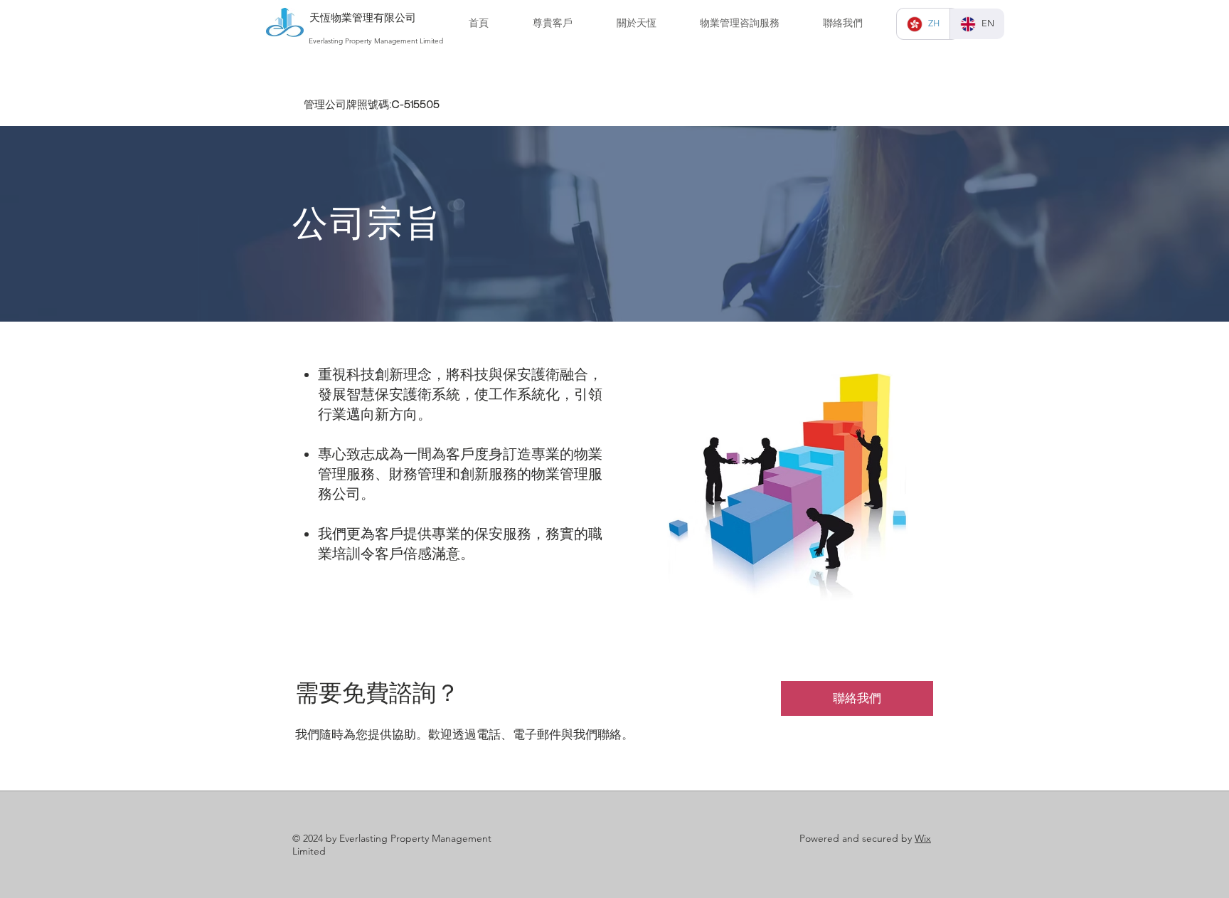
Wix (923, 838)
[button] (636, 23)
